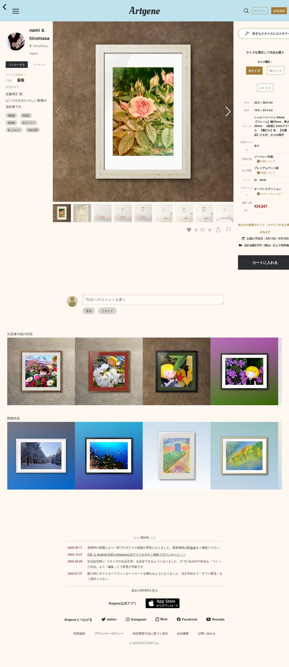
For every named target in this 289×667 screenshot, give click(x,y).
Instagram (138, 619)
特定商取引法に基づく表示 (150, 633)
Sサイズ (254, 70)
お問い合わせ (206, 633)
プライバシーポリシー (109, 633)
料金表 (191, 547)
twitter (112, 619)
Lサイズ (265, 87)
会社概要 (183, 633)
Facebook (189, 619)
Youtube (218, 619)
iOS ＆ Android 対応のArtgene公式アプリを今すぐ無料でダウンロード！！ (136, 554)
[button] (228, 112)
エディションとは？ (272, 193)
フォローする (17, 64)
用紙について (268, 172)
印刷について (268, 161)
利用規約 (79, 633)
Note (164, 619)
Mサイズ (276, 70)
